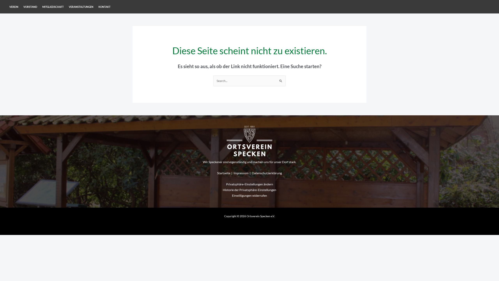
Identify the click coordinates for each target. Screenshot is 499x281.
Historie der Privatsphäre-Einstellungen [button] (249, 190)
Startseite (223, 173)
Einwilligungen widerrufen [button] (249, 195)
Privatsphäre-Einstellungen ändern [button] (249, 184)
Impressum (241, 173)
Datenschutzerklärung (267, 173)
